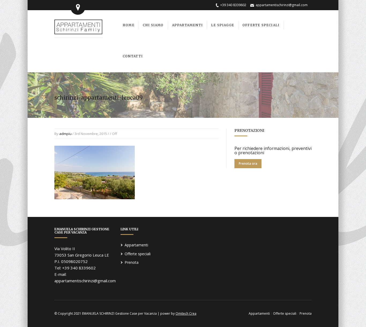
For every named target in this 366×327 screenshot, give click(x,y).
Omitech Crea (185, 313)
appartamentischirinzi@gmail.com (282, 5)
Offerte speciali (138, 253)
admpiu (65, 133)
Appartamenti (136, 244)
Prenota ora (248, 163)
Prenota (132, 262)
